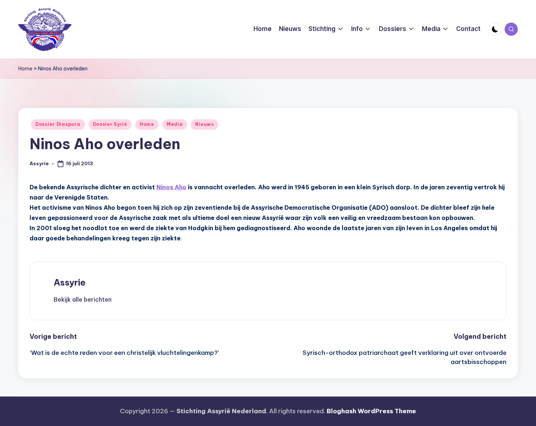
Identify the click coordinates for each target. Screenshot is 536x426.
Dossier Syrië (110, 124)
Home (25, 68)
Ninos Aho (171, 187)
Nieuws (204, 124)
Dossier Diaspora (58, 124)
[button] (83, 299)
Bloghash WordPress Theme (371, 411)
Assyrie (70, 282)
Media (175, 124)
